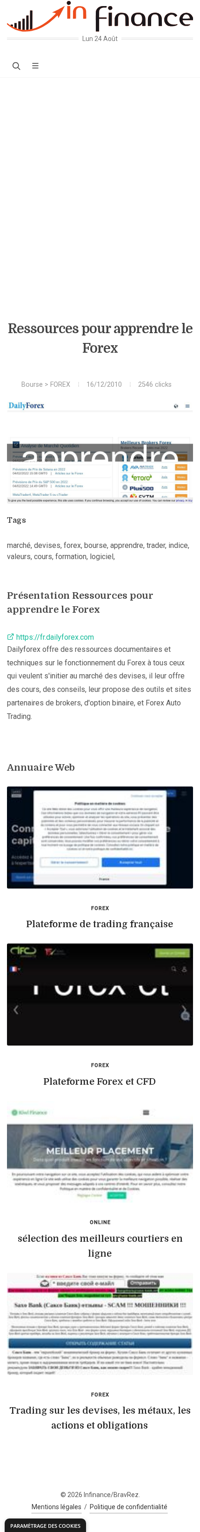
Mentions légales (56, 1507)
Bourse (32, 385)
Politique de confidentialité (128, 1507)
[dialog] (45, 1525)
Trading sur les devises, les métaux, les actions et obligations (100, 1418)
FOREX (60, 385)
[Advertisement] (100, 182)
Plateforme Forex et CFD (99, 1081)
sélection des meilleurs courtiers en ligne (100, 1246)
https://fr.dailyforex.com (54, 637)
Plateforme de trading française (99, 924)
